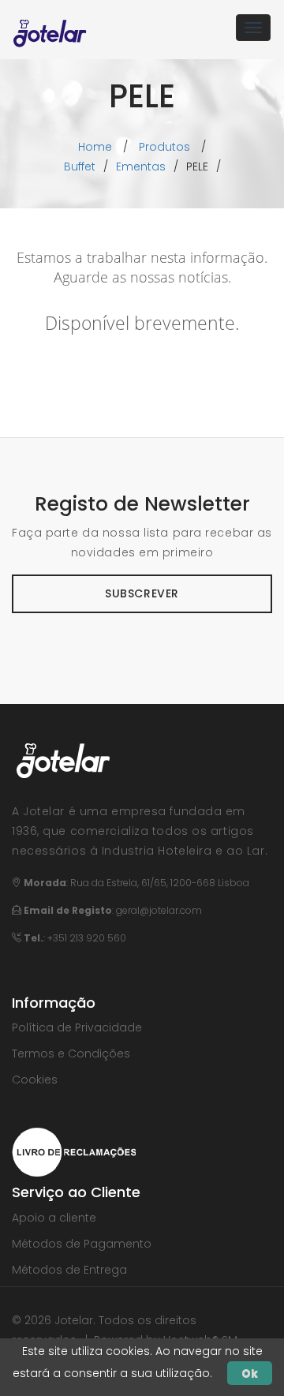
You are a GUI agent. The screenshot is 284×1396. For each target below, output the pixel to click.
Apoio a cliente (54, 1218)
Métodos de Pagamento (81, 1244)
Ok (249, 1373)
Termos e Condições (71, 1053)
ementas (141, 166)
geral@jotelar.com (159, 910)
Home (95, 147)
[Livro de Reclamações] (74, 1151)
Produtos (164, 147)
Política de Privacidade (77, 1027)
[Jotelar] (50, 27)
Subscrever (142, 593)
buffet (79, 166)
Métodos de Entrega (69, 1270)
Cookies (35, 1079)
